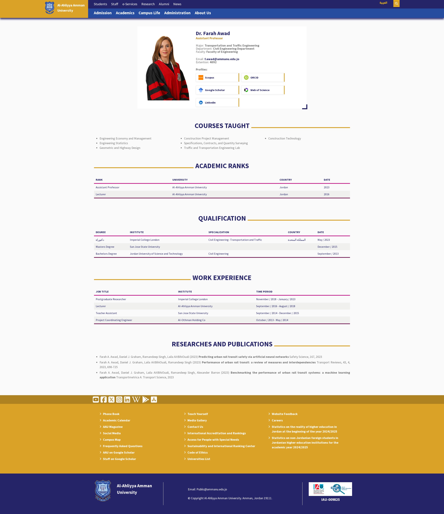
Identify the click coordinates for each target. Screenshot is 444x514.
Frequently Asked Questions (122, 446)
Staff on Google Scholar (119, 459)
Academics (126, 12)
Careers (277, 420)
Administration (178, 12)
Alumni (165, 4)
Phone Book (111, 414)
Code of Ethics (197, 452)
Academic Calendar (116, 420)
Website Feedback (285, 414)
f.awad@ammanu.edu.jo (221, 59)
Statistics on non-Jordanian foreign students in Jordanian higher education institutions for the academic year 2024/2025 (305, 442)
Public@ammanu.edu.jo (212, 489)
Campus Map (112, 440)
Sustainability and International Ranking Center (221, 446)
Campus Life (150, 12)
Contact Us (195, 427)
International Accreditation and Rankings (216, 433)
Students (101, 4)
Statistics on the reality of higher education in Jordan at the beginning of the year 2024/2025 (304, 429)
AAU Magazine (113, 427)
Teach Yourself (197, 414)
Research (149, 4)
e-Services (130, 4)
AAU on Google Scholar (119, 452)
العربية (383, 3)
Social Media (112, 433)
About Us (204, 12)
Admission (104, 12)
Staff (115, 4)
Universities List (198, 459)
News (178, 4)
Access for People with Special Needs (213, 440)
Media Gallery (197, 420)
